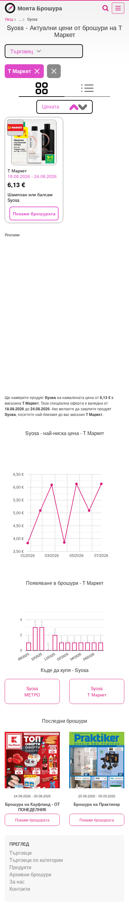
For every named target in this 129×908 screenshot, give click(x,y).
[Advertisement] (64, 301)
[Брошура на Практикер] (96, 760)
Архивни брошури (30, 874)
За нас (17, 881)
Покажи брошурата (32, 819)
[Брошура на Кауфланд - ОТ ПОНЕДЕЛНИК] (32, 760)
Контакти (19, 888)
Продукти (20, 867)
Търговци (20, 852)
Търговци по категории (36, 859)
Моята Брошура (40, 8)
